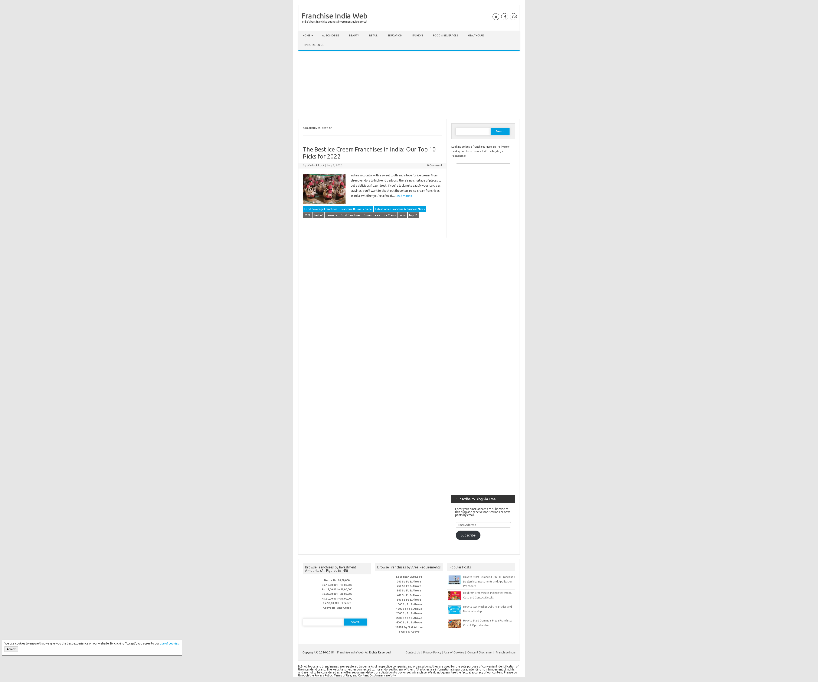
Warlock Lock (315, 165)
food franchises (350, 215)
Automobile (330, 35)
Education (395, 35)
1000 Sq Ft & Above (409, 604)
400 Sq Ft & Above (409, 595)
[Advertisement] (409, 86)
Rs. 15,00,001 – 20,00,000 (336, 589)
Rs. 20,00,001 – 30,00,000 (336, 593)
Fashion (417, 35)
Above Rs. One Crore (337, 607)
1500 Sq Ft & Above (409, 608)
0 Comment (434, 165)
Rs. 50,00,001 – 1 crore (337, 602)
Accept (11, 649)
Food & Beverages (445, 35)
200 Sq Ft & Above (409, 581)
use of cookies (169, 643)
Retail (373, 35)
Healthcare (476, 35)
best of (318, 215)
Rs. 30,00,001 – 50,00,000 (336, 598)
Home (306, 35)
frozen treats (372, 215)
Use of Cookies (454, 652)
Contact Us (413, 652)
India (403, 215)
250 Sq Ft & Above (409, 585)
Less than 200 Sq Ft (409, 576)
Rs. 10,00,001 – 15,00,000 (336, 584)
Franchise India (506, 652)
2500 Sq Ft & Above (409, 617)
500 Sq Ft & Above (409, 599)
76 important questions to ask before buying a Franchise (480, 151)
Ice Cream (390, 215)
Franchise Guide (313, 44)
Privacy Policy (432, 652)
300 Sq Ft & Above (409, 590)
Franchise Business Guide (356, 209)
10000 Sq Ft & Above (409, 627)
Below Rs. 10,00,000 (337, 580)
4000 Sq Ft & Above (409, 622)
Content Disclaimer (480, 652)
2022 (307, 215)
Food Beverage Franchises (320, 209)
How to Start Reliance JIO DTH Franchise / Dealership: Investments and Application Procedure (489, 581)
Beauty (354, 35)
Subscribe (468, 535)
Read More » (404, 196)
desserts (332, 215)
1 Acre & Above (409, 631)
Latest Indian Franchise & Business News (400, 209)
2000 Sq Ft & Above (409, 613)
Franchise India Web (334, 16)
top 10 (413, 215)
